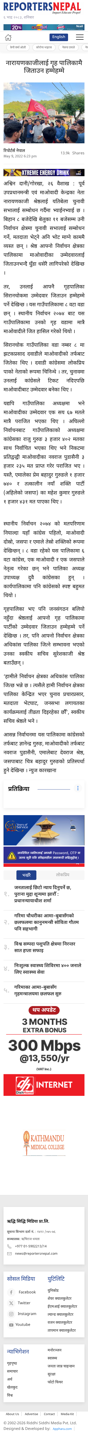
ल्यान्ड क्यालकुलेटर (60, 1314)
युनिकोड (53, 1290)
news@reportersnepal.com (36, 1254)
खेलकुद (12, 1387)
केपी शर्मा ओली (18, 47)
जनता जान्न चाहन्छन (61, 1366)
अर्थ (9, 1379)
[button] (79, 37)
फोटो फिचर (55, 1382)
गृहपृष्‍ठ (12, 1363)
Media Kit (67, 1414)
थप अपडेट (44, 1010)
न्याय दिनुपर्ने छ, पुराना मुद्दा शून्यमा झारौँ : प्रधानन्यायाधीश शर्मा (42, 894)
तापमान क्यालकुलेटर (62, 1330)
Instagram (27, 1314)
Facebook (27, 1292)
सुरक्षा (51, 1374)
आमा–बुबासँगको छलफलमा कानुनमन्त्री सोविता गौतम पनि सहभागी (46, 922)
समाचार (12, 1371)
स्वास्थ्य (52, 1358)
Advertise (31, 1414)
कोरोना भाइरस (44, 47)
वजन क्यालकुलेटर (60, 1322)
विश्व (10, 1395)
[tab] (26, 875)
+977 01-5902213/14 (31, 1246)
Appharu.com (62, 1429)
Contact (49, 1414)
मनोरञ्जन (54, 1350)
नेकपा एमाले (68, 47)
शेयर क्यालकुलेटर (60, 1298)
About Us (12, 1414)
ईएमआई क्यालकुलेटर (62, 1306)
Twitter (24, 1303)
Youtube (22, 1325)
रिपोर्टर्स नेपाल (14, 151)
